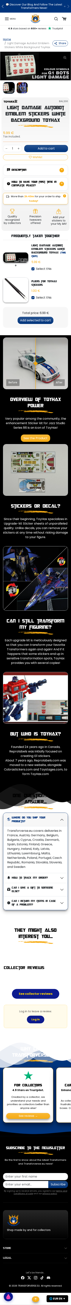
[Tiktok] (42, 1277)
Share (62, 43)
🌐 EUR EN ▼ (57, 1298)
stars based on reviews (35, 28)
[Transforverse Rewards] (8, 1296)
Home (7, 39)
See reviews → (28, 1116)
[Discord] (48, 1277)
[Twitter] (29, 1277)
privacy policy (49, 1193)
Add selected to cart (35, 320)
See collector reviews (35, 994)
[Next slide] (66, 952)
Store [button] (7, 1248)
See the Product (35, 438)
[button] (10, 19)
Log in (35, 1019)
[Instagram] (35, 1277)
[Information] (64, 196)
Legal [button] (7, 1258)
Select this (43, 269)
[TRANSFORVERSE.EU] (35, 18)
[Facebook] (23, 1277)
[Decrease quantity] (6, 148)
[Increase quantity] (18, 148)
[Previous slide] (5, 952)
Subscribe (58, 1184)
